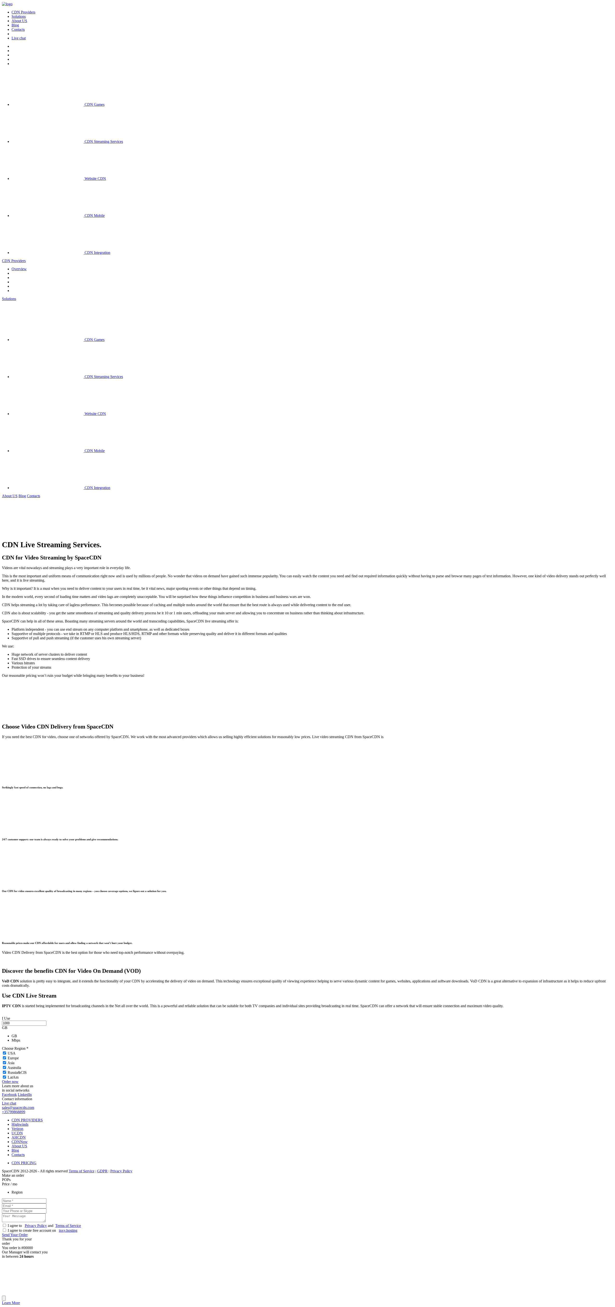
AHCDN (19, 1137)
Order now (10, 1082)
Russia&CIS (17, 1072)
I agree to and (44, 1226)
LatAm (13, 1077)
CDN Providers (14, 261)
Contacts (33, 496)
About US (10, 496)
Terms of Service (81, 1171)
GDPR (102, 1171)
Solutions (9, 299)
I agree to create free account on (42, 1230)
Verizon (17, 1129)
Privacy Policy (121, 1171)
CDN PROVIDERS (27, 1120)
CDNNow (20, 1142)
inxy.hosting (68, 1230)
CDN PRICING (24, 1163)
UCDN (17, 1133)
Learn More (11, 1303)
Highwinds (20, 1124)
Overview (19, 269)
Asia (10, 1063)
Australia (14, 1068)
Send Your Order (15, 1235)
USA (12, 1053)
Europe (13, 1058)
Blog (22, 496)
